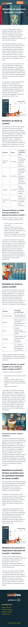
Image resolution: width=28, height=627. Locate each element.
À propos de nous (6, 607)
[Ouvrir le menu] (25, 3)
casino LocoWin (8, 481)
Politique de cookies (7, 611)
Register (20, 2)
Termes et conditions (7, 609)
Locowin (11, 15)
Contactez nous (6, 614)
